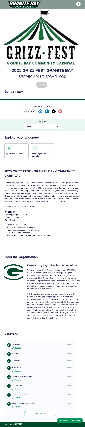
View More (40, 413)
